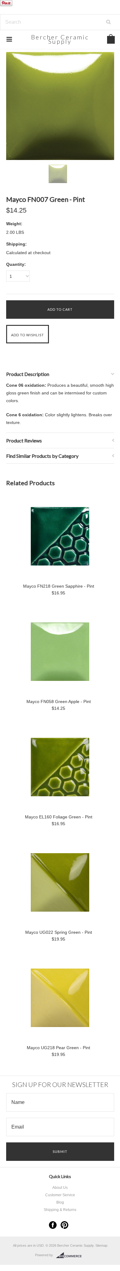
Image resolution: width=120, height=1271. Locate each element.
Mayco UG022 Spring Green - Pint (58, 932)
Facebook (53, 1225)
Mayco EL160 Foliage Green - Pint (58, 816)
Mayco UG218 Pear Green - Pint (58, 1047)
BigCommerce (70, 1255)
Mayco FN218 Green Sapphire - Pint (58, 586)
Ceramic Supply (60, 39)
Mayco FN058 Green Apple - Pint (58, 701)
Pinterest (64, 1225)
